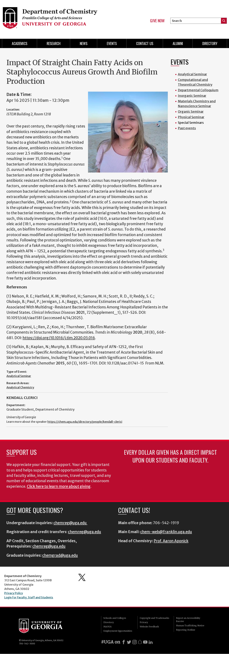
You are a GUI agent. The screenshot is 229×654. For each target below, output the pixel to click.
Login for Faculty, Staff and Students (28, 597)
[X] (129, 642)
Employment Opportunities (117, 631)
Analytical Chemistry (20, 387)
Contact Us (144, 43)
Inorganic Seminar (192, 96)
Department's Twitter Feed (82, 577)
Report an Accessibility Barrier (188, 620)
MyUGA (107, 626)
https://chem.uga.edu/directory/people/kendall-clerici (84, 421)
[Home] (55, 17)
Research (53, 43)
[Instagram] (134, 642)
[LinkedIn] (150, 642)
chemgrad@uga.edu (60, 555)
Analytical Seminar (18, 376)
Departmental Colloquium (198, 90)
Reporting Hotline (185, 629)
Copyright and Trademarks (154, 618)
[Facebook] (123, 642)
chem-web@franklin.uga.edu (166, 532)
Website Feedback (149, 626)
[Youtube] (145, 642)
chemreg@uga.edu (70, 523)
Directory (209, 43)
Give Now (157, 20)
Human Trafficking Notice (190, 625)
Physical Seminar (191, 117)
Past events (187, 128)
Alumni (178, 43)
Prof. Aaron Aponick (171, 541)
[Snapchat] (140, 642)
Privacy (144, 622)
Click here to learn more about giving (59, 486)
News (83, 43)
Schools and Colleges (114, 618)
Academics (19, 43)
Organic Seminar (191, 111)
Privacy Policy (13, 593)
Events (112, 43)
